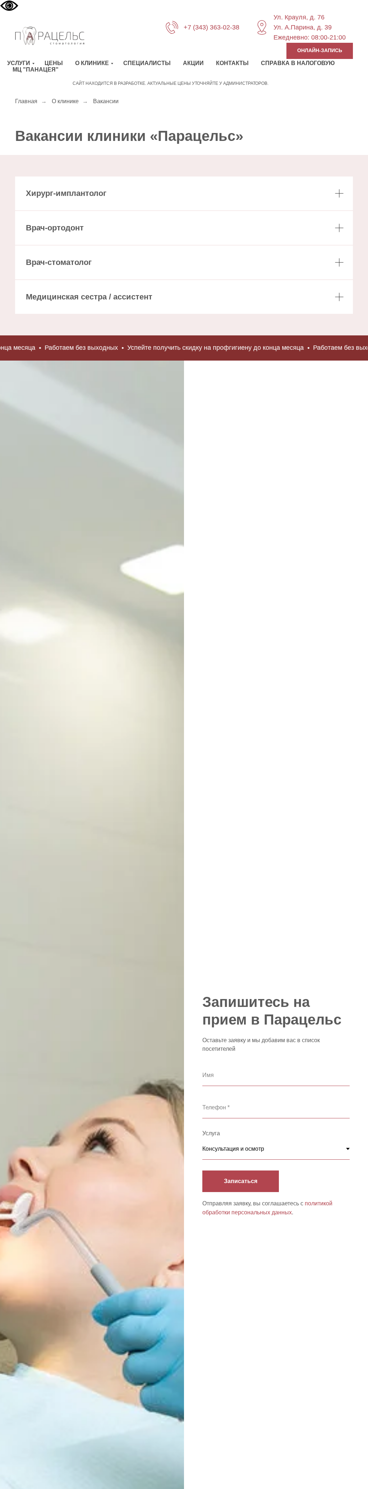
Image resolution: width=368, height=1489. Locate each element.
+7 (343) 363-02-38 (211, 27)
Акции (193, 63)
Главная (26, 101)
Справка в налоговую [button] (298, 63)
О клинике (92, 63)
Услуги (18, 63)
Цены (54, 63)
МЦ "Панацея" (36, 70)
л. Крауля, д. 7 (299, 17)
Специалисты (147, 63)
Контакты (232, 63)
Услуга (211, 1133)
